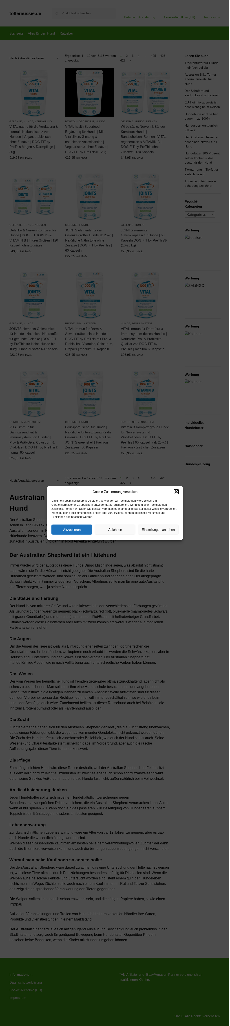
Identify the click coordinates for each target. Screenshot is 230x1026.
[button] (176, 492)
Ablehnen (115, 529)
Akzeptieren (72, 529)
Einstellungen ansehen (158, 529)
